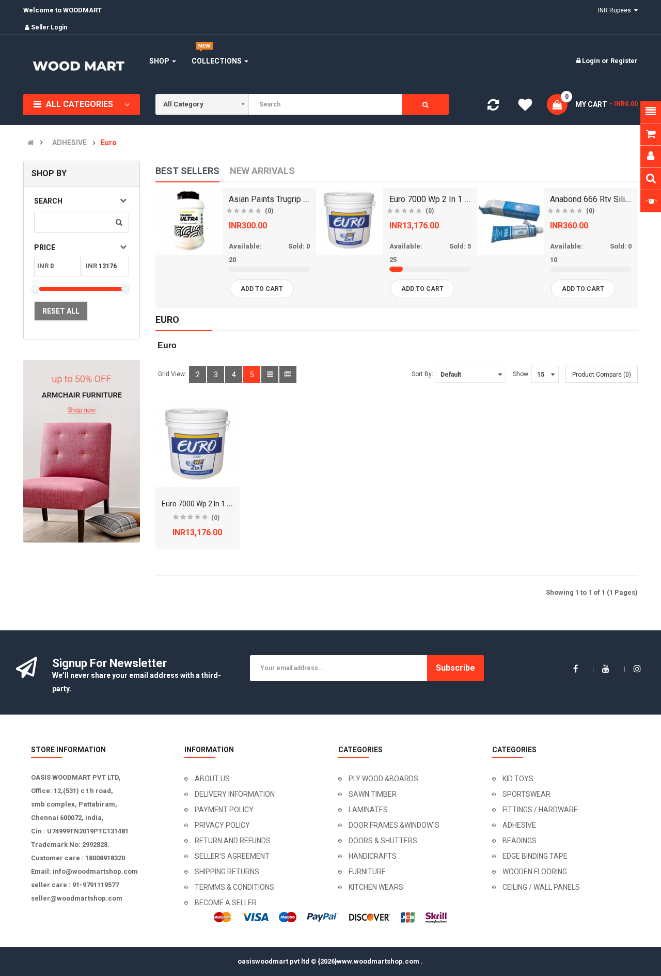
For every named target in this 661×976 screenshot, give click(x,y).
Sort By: (422, 374)
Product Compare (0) (601, 374)
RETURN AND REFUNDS (233, 840)
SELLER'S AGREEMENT (232, 856)
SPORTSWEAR (526, 794)
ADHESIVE (69, 143)
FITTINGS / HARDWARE (540, 809)
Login (592, 61)
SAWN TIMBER (373, 794)
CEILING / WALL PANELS (541, 887)
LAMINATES (368, 809)
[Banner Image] (81, 451)
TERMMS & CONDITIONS (234, 887)
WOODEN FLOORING (534, 871)
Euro (109, 143)
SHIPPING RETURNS (227, 871)
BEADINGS (519, 840)
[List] (269, 374)
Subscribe (455, 668)
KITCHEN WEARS (376, 887)
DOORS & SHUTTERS (383, 840)
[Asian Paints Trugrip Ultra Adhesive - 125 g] (189, 221)
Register (624, 61)
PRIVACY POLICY (222, 825)
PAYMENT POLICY (224, 809)
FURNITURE (367, 871)
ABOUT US (212, 778)
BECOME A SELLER (226, 902)
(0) (269, 210)
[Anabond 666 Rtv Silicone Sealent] (510, 221)
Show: (521, 374)
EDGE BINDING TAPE (535, 856)
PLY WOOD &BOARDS (383, 778)
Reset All (61, 311)
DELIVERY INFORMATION (235, 794)
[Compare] (493, 107)
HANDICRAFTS (373, 856)
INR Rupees (616, 10)
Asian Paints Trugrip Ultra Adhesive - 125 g (306, 199)
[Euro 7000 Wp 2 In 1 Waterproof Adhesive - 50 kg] (349, 221)
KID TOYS (517, 778)
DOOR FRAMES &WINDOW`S (394, 825)
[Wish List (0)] (525, 106)
